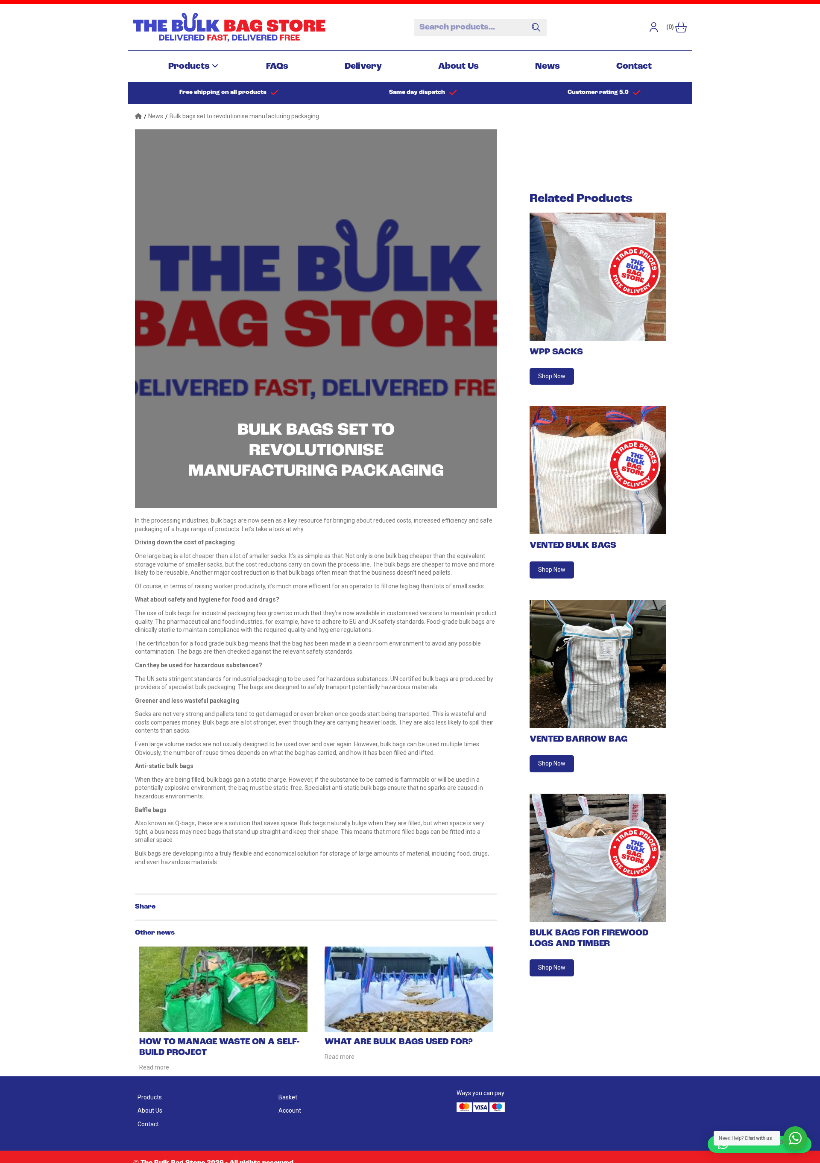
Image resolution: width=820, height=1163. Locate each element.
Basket (287, 1097)
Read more (154, 1067)
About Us (458, 66)
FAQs (277, 66)
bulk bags (224, 520)
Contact (634, 66)
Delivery (363, 66)
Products (189, 66)
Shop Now (551, 376)
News (547, 66)
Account (289, 1110)
